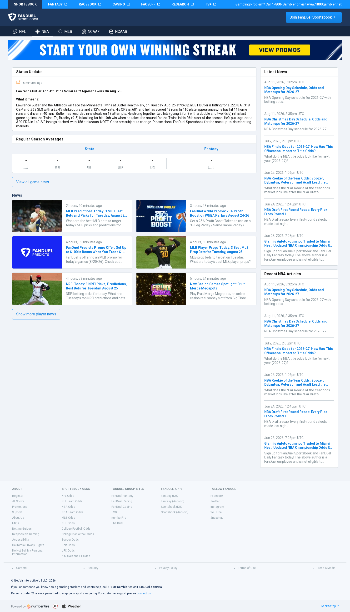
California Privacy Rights (28, 545)
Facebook (216, 496)
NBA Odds (68, 506)
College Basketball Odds (78, 534)
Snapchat (216, 517)
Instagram (217, 506)
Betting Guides (22, 528)
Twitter (215, 501)
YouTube (216, 512)
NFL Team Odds (72, 501)
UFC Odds (68, 550)
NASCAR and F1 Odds (76, 556)
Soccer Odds (70, 539)
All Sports (18, 501)
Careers (21, 568)
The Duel (117, 523)
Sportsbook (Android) (174, 512)
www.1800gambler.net (324, 4)
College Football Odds (76, 528)
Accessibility (20, 539)
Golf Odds (68, 545)
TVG (114, 512)
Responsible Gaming (25, 534)
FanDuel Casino (121, 506)
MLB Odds (68, 517)
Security (93, 568)
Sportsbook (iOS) (172, 506)
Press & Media (326, 568)
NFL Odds (68, 496)
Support (17, 512)
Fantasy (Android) (172, 501)
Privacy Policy (168, 568)
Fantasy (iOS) (170, 496)
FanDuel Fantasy (122, 496)
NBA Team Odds (72, 512)
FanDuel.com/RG (150, 587)
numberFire (118, 517)
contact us (144, 593)
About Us (18, 517)
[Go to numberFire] (30, 606)
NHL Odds (68, 523)
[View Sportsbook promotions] (175, 50)
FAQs (15, 523)
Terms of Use (247, 568)
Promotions (19, 506)
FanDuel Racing (121, 501)
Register (17, 496)
